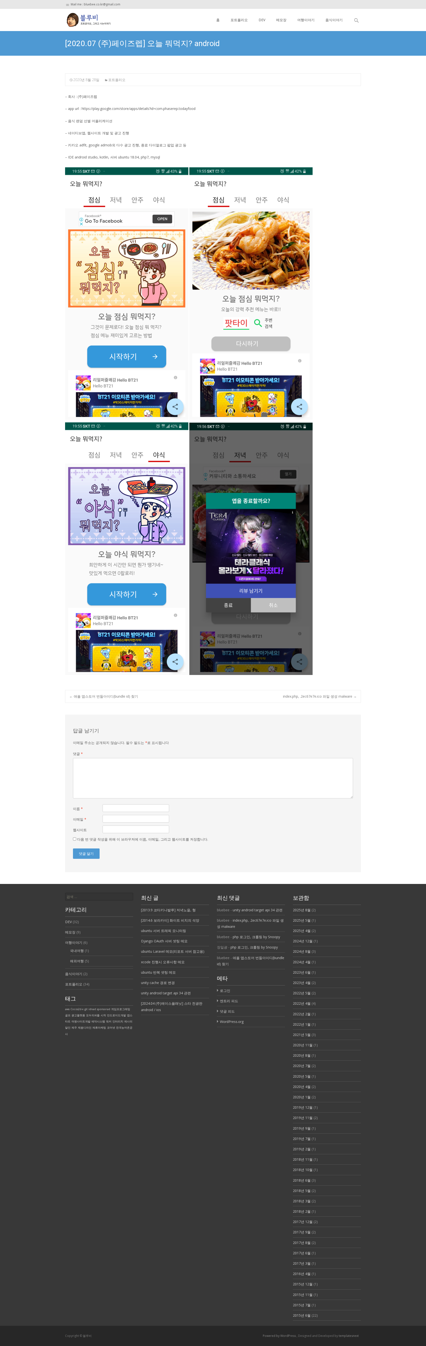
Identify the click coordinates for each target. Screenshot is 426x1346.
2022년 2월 (302, 1014)
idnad (92, 1009)
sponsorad (103, 1009)
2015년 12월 (303, 1284)
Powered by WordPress (280, 1336)
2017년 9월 (302, 1232)
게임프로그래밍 (120, 1009)
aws (67, 1009)
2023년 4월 (302, 982)
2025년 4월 (302, 930)
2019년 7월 (302, 1138)
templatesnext (349, 1336)
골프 (68, 1015)
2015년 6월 (302, 1315)
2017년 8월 (302, 1242)
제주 (74, 1027)
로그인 (225, 990)
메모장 (281, 19)
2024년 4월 (302, 962)
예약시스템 (98, 1021)
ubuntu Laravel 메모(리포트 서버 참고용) (172, 951)
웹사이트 (80, 830)
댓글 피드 (227, 1011)
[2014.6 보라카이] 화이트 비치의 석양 (170, 920)
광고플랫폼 (78, 1015)
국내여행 (77, 950)
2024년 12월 (303, 941)
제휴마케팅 (99, 1027)
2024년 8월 (302, 951)
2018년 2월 (302, 1211)
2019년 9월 (302, 1128)
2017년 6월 (302, 1253)
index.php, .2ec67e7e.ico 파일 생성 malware (320, 696)
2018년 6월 (302, 1180)
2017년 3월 (302, 1263)
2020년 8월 (302, 1055)
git (86, 1009)
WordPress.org (232, 1021)
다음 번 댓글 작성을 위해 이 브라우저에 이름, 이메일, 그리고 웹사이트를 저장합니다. (142, 839)
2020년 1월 (302, 1097)
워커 (108, 1021)
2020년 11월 (303, 1045)
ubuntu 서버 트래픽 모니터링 (163, 930)
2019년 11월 (303, 1117)
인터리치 (117, 1021)
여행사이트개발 (80, 1021)
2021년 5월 (302, 1034)
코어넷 (111, 1027)
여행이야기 (306, 19)
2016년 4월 (302, 1273)
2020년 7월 (302, 1065)
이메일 (79, 819)
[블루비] (84, 19)
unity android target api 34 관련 (166, 993)
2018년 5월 (302, 1190)
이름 (78, 808)
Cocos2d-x (77, 1009)
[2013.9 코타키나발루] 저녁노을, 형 (168, 910)
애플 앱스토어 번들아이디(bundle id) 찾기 (103, 696)
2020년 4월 (302, 1086)
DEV (262, 19)
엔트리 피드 (229, 1001)
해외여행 (77, 961)
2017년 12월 (303, 1221)
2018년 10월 (303, 1169)
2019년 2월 (302, 1149)
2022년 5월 (302, 993)
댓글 (78, 753)
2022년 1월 (302, 1024)
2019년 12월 (303, 1107)
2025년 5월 (302, 920)
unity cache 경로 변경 (158, 982)
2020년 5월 (302, 1076)
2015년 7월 (302, 1305)
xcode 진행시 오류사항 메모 (163, 962)
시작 (103, 1015)
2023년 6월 (302, 972)
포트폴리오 (239, 19)
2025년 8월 (302, 910)
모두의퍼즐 (93, 1015)
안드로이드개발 (116, 1015)
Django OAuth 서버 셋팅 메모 (164, 941)
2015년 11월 (303, 1294)
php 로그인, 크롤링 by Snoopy (256, 936)
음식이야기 (334, 19)
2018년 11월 (303, 1159)
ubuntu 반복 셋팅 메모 (158, 972)
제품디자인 (84, 1027)
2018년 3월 (302, 1201)
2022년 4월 (302, 1003)
